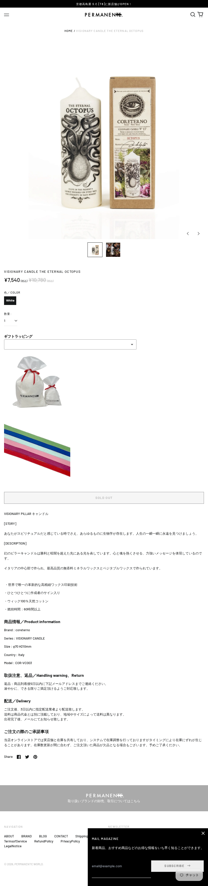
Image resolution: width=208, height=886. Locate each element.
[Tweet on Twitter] (27, 757)
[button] (192, 14)
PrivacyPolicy (70, 841)
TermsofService (15, 841)
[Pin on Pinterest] (35, 757)
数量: (7, 313)
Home (68, 30)
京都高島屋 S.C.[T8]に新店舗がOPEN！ (104, 4)
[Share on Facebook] (19, 757)
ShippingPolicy (85, 836)
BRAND (26, 836)
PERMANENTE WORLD (28, 864)
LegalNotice (13, 846)
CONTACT (61, 836)
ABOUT (9, 836)
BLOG (43, 836)
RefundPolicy (43, 841)
